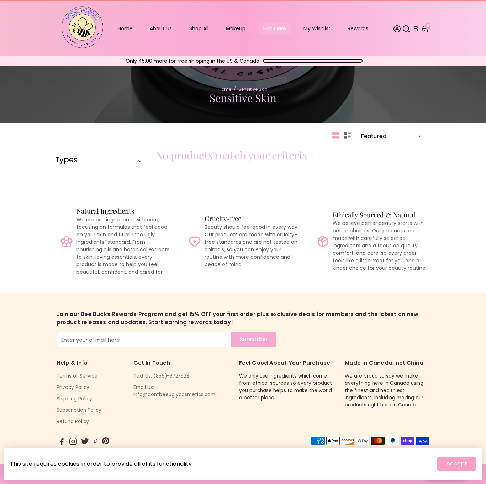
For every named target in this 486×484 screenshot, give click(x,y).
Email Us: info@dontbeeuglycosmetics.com (174, 391)
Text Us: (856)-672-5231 (162, 376)
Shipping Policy (74, 398)
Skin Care (274, 28)
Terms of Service (77, 376)
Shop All (198, 28)
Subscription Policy (79, 410)
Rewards (358, 28)
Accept (456, 463)
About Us (161, 28)
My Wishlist (317, 28)
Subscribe (254, 339)
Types (66, 159)
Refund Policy (73, 421)
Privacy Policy (73, 387)
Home (125, 28)
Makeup (235, 28)
